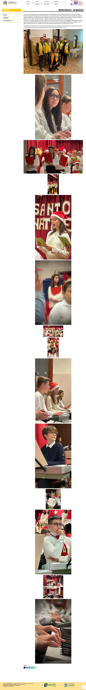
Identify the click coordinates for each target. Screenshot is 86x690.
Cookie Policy (11, 685)
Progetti (46, 1)
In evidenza (37, 4)
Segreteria (56, 1)
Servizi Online (46, 4)
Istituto (27, 1)
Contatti (56, 4)
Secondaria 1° (7, 20)
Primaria (5, 18)
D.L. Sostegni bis (17, 685)
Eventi (37, 1)
